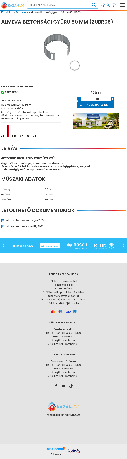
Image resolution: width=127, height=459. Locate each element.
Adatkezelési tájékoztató (63, 303)
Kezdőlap (7, 12)
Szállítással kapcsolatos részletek (63, 292)
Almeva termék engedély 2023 (25, 226)
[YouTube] (63, 386)
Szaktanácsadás (64, 329)
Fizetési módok (64, 288)
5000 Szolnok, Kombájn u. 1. (63, 344)
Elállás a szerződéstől (64, 281)
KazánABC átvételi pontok (63, 296)
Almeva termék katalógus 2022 (25, 220)
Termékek (21, 12)
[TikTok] (71, 386)
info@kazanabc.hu (63, 340)
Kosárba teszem (97, 105)
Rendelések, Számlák (63, 361)
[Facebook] (56, 386)
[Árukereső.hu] (63, 420)
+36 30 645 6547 (63, 336)
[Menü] (122, 5)
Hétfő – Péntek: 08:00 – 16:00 (63, 333)
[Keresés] (94, 5)
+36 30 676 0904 (63, 368)
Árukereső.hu (56, 454)
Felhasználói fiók (63, 285)
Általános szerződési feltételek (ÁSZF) (63, 299)
